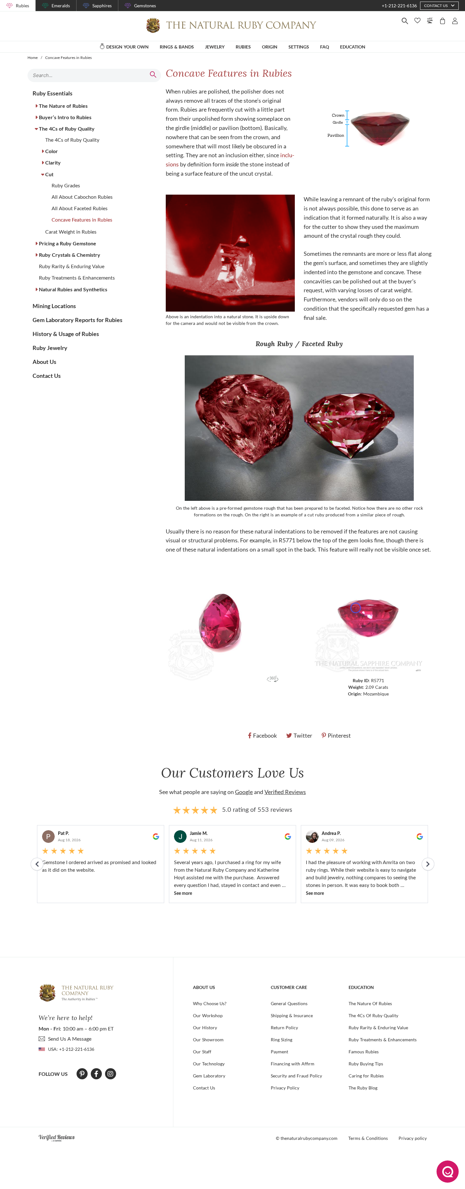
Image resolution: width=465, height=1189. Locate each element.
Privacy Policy (285, 1087)
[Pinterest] (82, 1074)
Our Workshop (208, 1015)
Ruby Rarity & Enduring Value (378, 1027)
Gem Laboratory (209, 1075)
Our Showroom (208, 1039)
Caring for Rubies (366, 1075)
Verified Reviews (285, 791)
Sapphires (102, 5)
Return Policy (284, 1027)
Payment (279, 1051)
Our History (205, 1027)
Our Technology (209, 1063)
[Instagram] (110, 1074)
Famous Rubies (364, 1051)
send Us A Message (69, 1039)
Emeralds (61, 5)
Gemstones (145, 5)
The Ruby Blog (363, 1087)
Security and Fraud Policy (296, 1075)
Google (244, 791)
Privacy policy (413, 1138)
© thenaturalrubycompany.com (307, 1138)
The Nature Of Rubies (370, 1003)
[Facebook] (96, 1074)
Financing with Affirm (292, 1063)
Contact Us (204, 1087)
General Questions (289, 1003)
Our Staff (202, 1051)
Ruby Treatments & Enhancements (383, 1039)
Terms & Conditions (368, 1138)
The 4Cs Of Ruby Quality (373, 1015)
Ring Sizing (281, 1039)
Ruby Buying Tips (366, 1063)
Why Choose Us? (209, 1003)
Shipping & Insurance (292, 1015)
